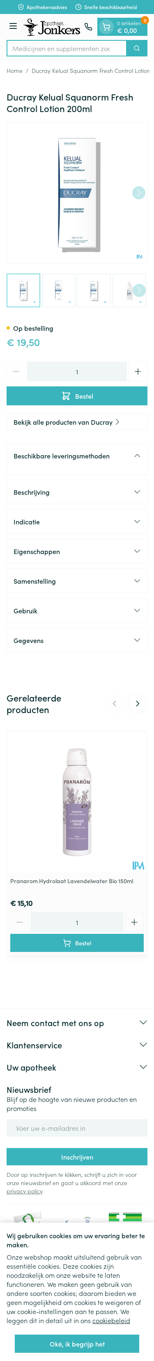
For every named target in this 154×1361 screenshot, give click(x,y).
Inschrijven (77, 1156)
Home (15, 70)
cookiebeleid (111, 1320)
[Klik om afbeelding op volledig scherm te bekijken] (77, 193)
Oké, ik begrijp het (77, 1343)
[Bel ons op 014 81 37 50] (88, 27)
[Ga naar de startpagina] (52, 27)
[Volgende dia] (137, 703)
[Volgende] (138, 192)
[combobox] (67, 48)
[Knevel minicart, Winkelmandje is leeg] (106, 26)
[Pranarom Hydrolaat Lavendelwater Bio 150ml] (77, 802)
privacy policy (24, 1191)
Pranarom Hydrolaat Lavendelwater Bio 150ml (71, 881)
